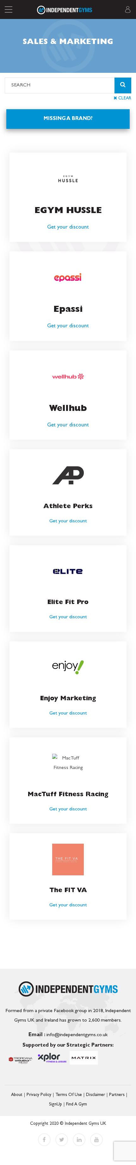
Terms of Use (68, 1095)
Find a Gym (76, 1104)
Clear (124, 98)
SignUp (55, 1104)
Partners (117, 1095)
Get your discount (68, 227)
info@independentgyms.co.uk (68, 1035)
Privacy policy (39, 1095)
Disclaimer (95, 1095)
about (16, 1095)
